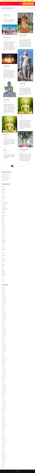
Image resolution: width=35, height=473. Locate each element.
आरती (2, 214)
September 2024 (4, 317)
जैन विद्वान (3, 237)
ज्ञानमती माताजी (3, 242)
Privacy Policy (17, 471)
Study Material (4, 204)
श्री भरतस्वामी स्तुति (7, 37)
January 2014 (4, 454)
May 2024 (3, 323)
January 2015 (4, 438)
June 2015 (3, 431)
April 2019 (3, 383)
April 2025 (3, 308)
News (3, 200)
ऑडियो (2, 216)
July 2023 (3, 336)
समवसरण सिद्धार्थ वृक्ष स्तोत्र (24, 149)
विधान (2, 263)
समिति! (5, 150)
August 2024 (4, 319)
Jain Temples (4, 196)
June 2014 (3, 447)
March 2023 (3, 342)
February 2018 (4, 402)
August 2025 (4, 302)
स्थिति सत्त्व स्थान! (7, 15)
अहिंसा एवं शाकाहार (4, 212)
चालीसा (2, 226)
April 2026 (3, 291)
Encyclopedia (4, 189)
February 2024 (4, 327)
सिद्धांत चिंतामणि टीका (4, 275)
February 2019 (4, 386)
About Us (27, 0)
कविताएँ (3, 219)
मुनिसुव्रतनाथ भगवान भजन (5, 180)
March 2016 (3, 420)
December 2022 (4, 346)
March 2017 (3, 417)
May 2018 (3, 398)
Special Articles (4, 201)
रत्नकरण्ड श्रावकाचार (4, 260)
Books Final (3, 186)
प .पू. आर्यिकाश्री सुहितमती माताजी (6, 174)
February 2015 (4, 436)
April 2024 (3, 324)
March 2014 (3, 451)
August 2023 (4, 335)
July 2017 (3, 412)
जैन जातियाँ (3, 230)
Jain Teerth (3, 194)
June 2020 (3, 365)
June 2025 (3, 305)
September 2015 (4, 427)
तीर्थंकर (2, 245)
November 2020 (4, 358)
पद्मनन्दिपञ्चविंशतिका (4, 249)
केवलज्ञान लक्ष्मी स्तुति (23, 35)
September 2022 (4, 350)
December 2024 (4, 313)
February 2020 (4, 371)
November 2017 (4, 406)
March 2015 (3, 435)
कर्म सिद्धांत (3, 218)
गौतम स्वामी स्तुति (6, 99)
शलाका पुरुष (3, 270)
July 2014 (3, 446)
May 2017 (3, 414)
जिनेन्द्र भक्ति (3, 229)
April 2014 (3, 450)
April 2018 (3, 399)
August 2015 (4, 428)
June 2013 (3, 464)
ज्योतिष (2, 244)
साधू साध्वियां (3, 274)
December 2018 (4, 388)
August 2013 (4, 461)
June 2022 (3, 354)
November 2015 (4, 424)
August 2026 (4, 287)
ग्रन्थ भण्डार (3, 223)
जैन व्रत (3, 238)
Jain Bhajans (3, 192)
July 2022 (3, 353)
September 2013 (4, 460)
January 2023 (4, 345)
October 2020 (4, 360)
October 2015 (4, 425)
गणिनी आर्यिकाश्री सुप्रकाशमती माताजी (6, 177)
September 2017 (4, 409)
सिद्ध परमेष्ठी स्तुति (6, 66)
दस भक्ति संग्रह (3, 246)
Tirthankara (3, 205)
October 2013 (4, 458)
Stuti (26, 38)
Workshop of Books (5, 208)
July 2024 (3, 320)
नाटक (2, 248)
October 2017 (4, 408)
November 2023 (4, 331)
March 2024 (3, 325)
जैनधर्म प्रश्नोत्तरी (4, 241)
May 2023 (3, 339)
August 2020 (4, 362)
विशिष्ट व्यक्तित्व (3, 264)
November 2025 (4, 298)
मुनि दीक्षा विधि (3, 259)
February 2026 (4, 294)
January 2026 (4, 295)
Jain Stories (3, 193)
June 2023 (3, 338)
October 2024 (4, 316)
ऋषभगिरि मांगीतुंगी (4, 215)
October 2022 (4, 349)
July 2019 (3, 379)
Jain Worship (3, 197)
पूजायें (2, 252)
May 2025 (3, 306)
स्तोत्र (2, 278)
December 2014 (4, 439)
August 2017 (4, 410)
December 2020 (4, 357)
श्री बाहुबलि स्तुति (22, 83)
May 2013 (3, 465)
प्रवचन (3, 253)
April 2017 (3, 416)
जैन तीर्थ (3, 231)
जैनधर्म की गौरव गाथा (4, 240)
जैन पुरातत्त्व (3, 234)
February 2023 (4, 343)
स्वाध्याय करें (3, 281)
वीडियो (2, 267)
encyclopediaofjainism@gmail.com (19, 0)
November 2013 (4, 457)
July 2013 (3, 462)
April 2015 (3, 434)
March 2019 (3, 384)
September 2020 (4, 361)
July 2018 (3, 395)
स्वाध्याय (3, 279)
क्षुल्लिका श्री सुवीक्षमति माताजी (5, 178)
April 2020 (3, 368)
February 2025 (4, 310)
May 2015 (3, 432)
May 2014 (3, 449)
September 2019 (4, 376)
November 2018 (4, 390)
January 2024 (4, 328)
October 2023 (4, 332)
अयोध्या (3, 211)
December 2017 (4, 405)
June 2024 (3, 321)
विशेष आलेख (3, 266)
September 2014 (4, 443)
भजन (2, 256)
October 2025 (4, 299)
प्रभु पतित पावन (6, 134)
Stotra (26, 152)
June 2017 (3, 413)
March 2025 (3, 309)
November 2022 (4, 347)
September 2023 (4, 334)
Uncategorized (4, 207)
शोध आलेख (3, 271)
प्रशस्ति (21, 116)
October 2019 (4, 375)
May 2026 (3, 290)
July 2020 (3, 364)
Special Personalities (5, 203)
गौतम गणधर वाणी (4, 222)
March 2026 (3, 293)
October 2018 (4, 391)
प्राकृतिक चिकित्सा (4, 255)
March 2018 (3, 401)
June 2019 (3, 380)
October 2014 (4, 442)
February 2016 (4, 421)
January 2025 (4, 312)
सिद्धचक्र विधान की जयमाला (5, 176)
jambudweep (6, 17)
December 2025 (4, 297)
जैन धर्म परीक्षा (3, 233)
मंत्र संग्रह (3, 257)
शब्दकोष (3, 268)
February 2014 (4, 453)
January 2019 (4, 387)
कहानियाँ (3, 220)
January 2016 (4, 423)
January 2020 (4, 372)
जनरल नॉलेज (3, 227)
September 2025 (4, 301)
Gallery (3, 190)
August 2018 (4, 394)
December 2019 (4, 373)
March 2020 (3, 369)
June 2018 (3, 397)
